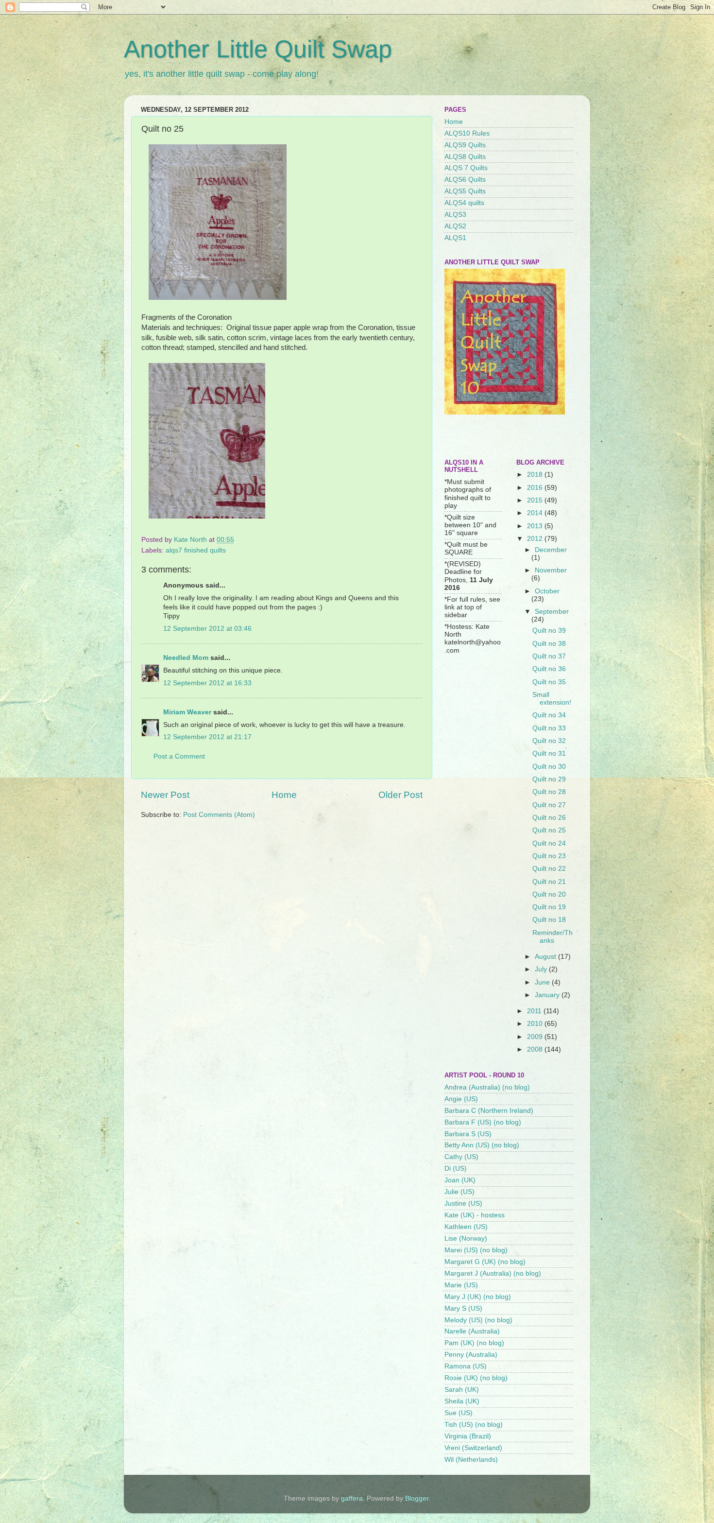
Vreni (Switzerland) (473, 1448)
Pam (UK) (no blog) (474, 1343)
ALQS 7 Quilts (466, 168)
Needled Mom (185, 657)
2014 (535, 513)
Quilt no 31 (549, 753)
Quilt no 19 (549, 907)
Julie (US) (459, 1191)
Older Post (400, 795)
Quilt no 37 (549, 656)
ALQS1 (455, 238)
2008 (535, 1049)
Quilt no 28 (549, 792)
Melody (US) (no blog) (478, 1320)
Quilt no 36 (549, 669)
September (552, 611)
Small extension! (551, 698)
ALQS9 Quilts (465, 145)
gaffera (352, 1498)
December (551, 550)
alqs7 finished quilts (196, 550)
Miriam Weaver (187, 712)
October (547, 591)
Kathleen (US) (466, 1226)
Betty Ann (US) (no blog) (481, 1145)
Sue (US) (458, 1413)
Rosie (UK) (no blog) (476, 1378)
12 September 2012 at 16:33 (207, 683)
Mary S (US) (463, 1308)
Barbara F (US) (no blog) (482, 1122)
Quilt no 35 (549, 682)
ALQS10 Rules (467, 133)
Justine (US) (463, 1203)
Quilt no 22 (549, 868)
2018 (535, 474)
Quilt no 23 (549, 856)
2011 (535, 1011)
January (548, 995)
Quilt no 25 (549, 830)
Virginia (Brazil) (467, 1436)
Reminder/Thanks (552, 936)
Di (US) (455, 1168)
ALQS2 (455, 226)
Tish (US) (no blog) (473, 1424)
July (542, 969)
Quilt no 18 (549, 919)
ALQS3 (455, 214)
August (546, 956)
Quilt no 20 (549, 894)
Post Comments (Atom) (219, 814)
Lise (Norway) (465, 1238)
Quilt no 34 (549, 715)
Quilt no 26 (549, 817)
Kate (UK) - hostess (474, 1215)
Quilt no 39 (549, 630)
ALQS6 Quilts (465, 179)
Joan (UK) (460, 1180)
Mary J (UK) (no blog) (477, 1296)
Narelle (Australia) (472, 1331)
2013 (535, 526)
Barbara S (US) (468, 1134)
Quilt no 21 (549, 881)
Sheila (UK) (461, 1401)
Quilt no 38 (549, 643)
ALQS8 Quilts (465, 156)
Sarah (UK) (461, 1389)
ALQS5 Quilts (465, 191)
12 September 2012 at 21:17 (207, 737)
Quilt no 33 (549, 728)
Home (284, 795)
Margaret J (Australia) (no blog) (492, 1273)
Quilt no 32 (549, 740)
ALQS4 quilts (464, 203)
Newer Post (165, 795)
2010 (535, 1023)
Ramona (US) (465, 1366)
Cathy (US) (461, 1156)
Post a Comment (179, 756)
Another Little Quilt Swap (258, 49)
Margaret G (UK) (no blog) (485, 1261)
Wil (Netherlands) (471, 1459)
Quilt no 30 (549, 766)
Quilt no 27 (549, 805)
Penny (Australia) (470, 1354)
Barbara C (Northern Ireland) (488, 1110)
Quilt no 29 (549, 779)
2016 (535, 487)
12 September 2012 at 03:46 (207, 628)
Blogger (416, 1498)
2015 (535, 500)
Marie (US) (461, 1285)
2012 (535, 538)
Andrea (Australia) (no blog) (487, 1087)
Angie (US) (461, 1099)
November (551, 570)
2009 (535, 1036)
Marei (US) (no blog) (476, 1250)
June (543, 982)
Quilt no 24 (549, 843)
